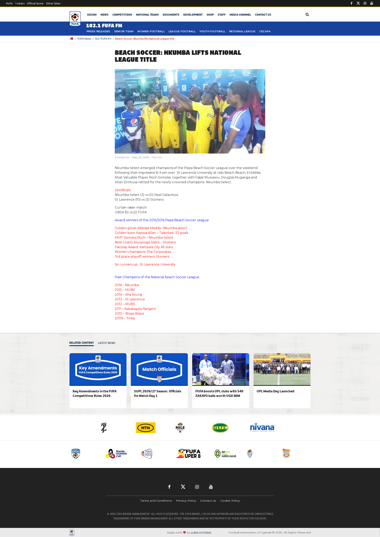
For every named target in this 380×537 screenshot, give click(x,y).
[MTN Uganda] (152, 427)
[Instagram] (365, 3)
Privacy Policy (186, 500)
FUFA (9, 3)
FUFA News (84, 38)
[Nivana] (265, 427)
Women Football (151, 31)
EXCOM (92, 14)
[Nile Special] (190, 427)
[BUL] (227, 427)
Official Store (35, 3)
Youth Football (212, 31)
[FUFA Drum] (261, 453)
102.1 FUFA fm (103, 38)
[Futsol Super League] (226, 453)
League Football (182, 31)
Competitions (122, 14)
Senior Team (124, 31)
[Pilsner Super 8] (190, 453)
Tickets (19, 3)
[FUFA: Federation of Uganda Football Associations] (75, 19)
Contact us (263, 14)
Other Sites (53, 3)
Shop (210, 14)
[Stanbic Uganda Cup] (120, 453)
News (104, 14)
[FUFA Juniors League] (155, 453)
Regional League (242, 31)
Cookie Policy (230, 500)
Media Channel (240, 14)
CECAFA (265, 31)
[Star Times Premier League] (296, 453)
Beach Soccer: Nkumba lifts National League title (144, 38)
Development (193, 14)
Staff (222, 14)
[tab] (82, 343)
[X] (358, 3)
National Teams (147, 14)
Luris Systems (201, 532)
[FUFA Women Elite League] (85, 453)
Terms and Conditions (156, 500)
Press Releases (98, 31)
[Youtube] (371, 3)
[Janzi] (114, 427)
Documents (171, 14)
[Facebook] (351, 3)
